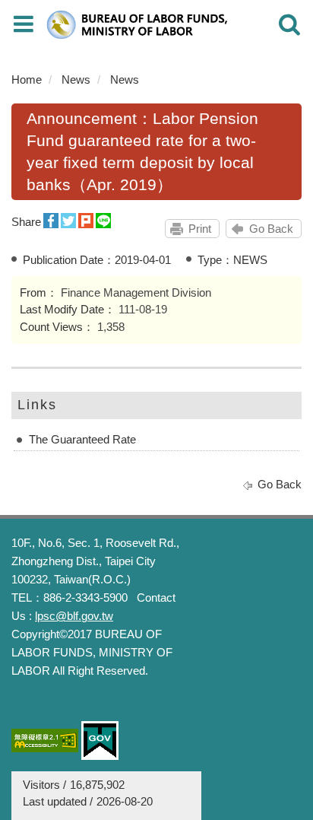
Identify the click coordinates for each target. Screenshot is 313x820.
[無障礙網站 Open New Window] (44, 740)
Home (26, 79)
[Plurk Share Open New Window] (85, 220)
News (76, 79)
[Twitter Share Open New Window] (68, 220)
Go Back (271, 228)
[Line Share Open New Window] (103, 220)
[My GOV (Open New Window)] (100, 740)
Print (199, 228)
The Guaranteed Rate (82, 439)
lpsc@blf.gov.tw (74, 615)
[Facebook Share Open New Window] (50, 220)
